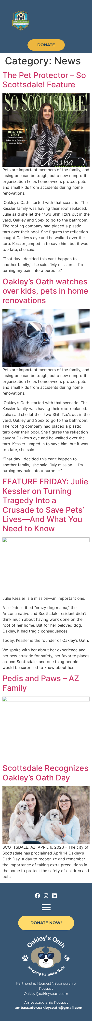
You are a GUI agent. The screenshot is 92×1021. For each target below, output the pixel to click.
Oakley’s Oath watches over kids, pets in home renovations (45, 291)
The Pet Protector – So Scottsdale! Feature (44, 79)
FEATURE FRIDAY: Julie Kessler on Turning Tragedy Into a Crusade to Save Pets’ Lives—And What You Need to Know (45, 505)
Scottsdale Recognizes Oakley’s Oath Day (45, 772)
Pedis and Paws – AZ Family (40, 683)
